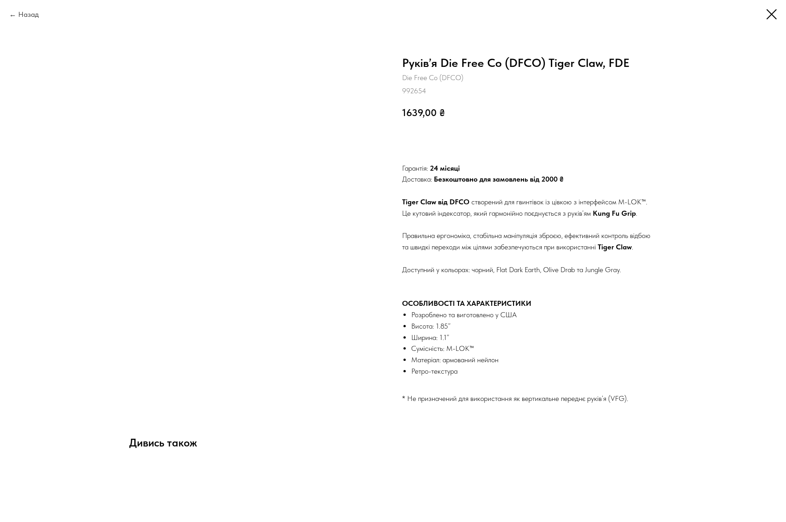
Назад (28, 14)
